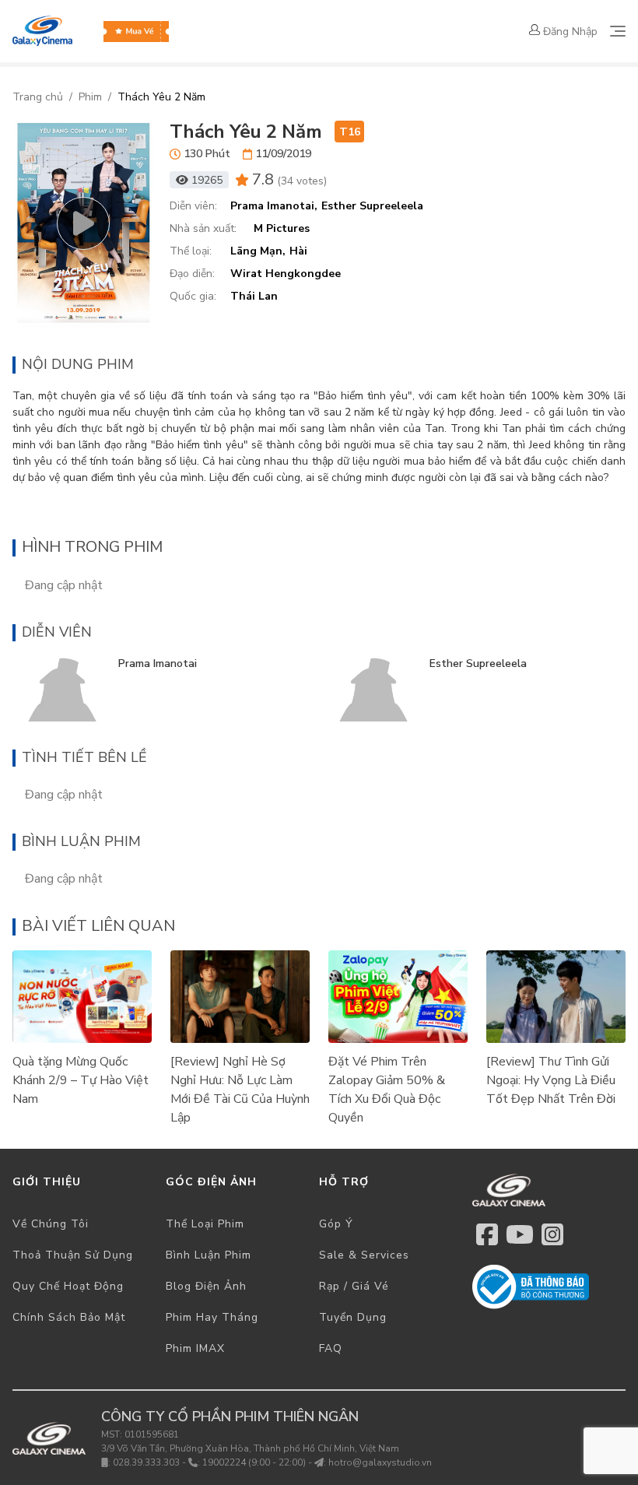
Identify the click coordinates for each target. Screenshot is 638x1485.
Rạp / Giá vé (354, 1286)
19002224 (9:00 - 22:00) (254, 1462)
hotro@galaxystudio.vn (380, 1462)
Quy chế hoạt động (68, 1286)
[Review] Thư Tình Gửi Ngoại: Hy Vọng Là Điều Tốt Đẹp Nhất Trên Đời (550, 1080)
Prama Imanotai (157, 663)
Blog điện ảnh (206, 1286)
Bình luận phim (208, 1255)
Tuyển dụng (353, 1317)
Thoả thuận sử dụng (72, 1255)
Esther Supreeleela (478, 663)
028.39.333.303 (146, 1462)
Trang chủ (37, 97)
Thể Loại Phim (205, 1223)
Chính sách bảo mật (68, 1317)
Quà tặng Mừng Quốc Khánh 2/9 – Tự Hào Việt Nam (80, 1080)
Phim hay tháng (212, 1317)
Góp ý (336, 1223)
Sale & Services (364, 1255)
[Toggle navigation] (618, 31)
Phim (90, 97)
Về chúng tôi (50, 1223)
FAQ (330, 1348)
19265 (207, 180)
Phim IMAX (195, 1348)
